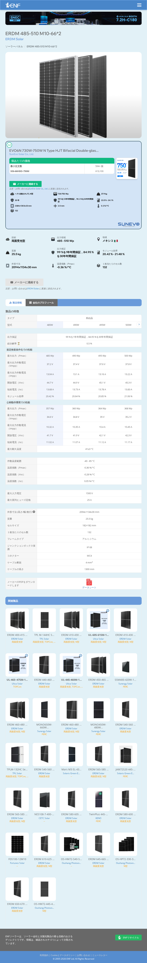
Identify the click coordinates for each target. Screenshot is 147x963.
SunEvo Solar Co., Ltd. (21, 154)
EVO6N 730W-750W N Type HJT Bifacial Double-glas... (54, 151)
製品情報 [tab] (17, 302)
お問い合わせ (83, 955)
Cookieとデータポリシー (63, 955)
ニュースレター (99, 955)
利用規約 (44, 955)
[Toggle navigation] (139, 3)
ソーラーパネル (14, 46)
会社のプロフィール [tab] (43, 302)
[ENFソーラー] (13, 6)
